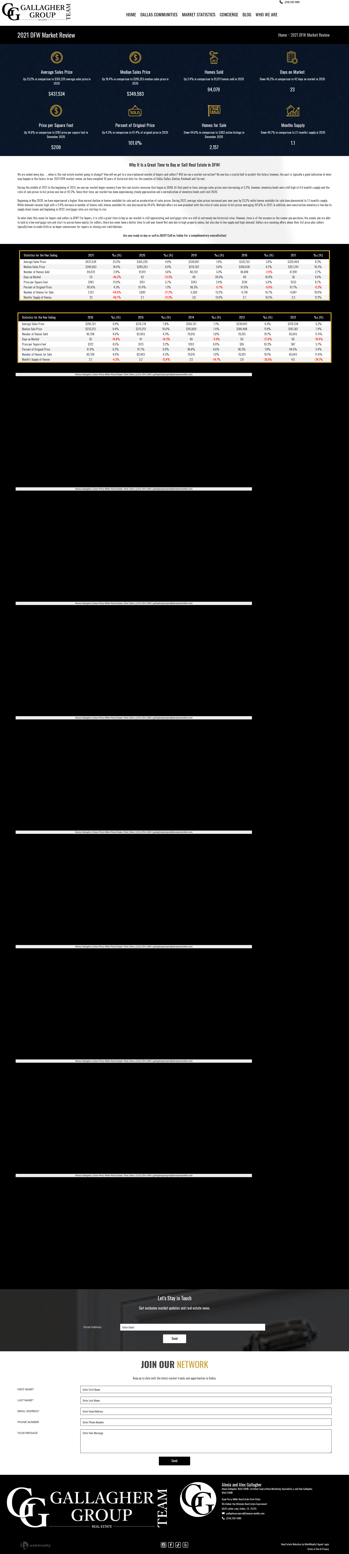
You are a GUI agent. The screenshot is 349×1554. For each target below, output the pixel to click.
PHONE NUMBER (28, 1422)
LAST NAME (25, 1400)
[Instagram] (163, 1545)
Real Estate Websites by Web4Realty (298, 1544)
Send (175, 1338)
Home (282, 35)
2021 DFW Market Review (310, 35)
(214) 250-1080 (233, 1518)
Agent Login (323, 1544)
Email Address (92, 1327)
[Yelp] (185, 1545)
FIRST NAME (25, 1389)
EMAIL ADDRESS (28, 1411)
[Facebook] (171, 1545)
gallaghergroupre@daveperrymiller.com (245, 1513)
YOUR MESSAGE (27, 1433)
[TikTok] (178, 1545)
